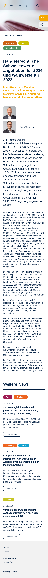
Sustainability (12, 48)
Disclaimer (7, 555)
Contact (6, 548)
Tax (7, 397)
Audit (24, 43)
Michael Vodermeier (27, 127)
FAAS (24, 445)
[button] (37, 5)
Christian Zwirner (25, 113)
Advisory (10, 43)
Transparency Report (11, 558)
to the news (12, 434)
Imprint (6, 551)
